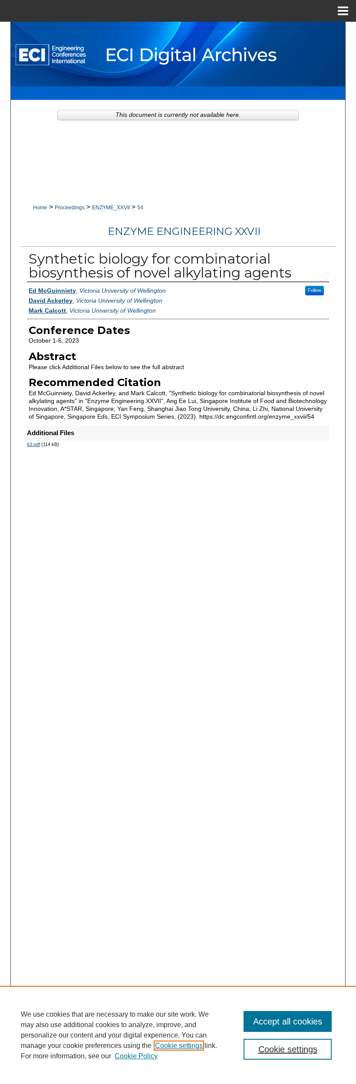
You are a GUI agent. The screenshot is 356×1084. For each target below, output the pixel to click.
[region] (178, 1035)
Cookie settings (179, 1045)
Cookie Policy (136, 1056)
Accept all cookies (287, 1021)
